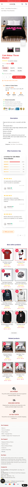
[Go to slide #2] (17, 49)
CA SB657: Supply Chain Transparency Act (10, 435)
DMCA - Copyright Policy (6, 433)
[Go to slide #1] (10, 49)
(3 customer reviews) (12, 60)
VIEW (7, 259)
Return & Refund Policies (6, 445)
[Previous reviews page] (18, 235)
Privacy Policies (4, 431)
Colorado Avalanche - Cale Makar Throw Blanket (7, 355)
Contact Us (3, 447)
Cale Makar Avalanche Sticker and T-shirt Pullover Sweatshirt (21, 304)
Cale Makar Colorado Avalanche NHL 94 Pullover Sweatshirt (7, 304)
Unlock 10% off (2, 481)
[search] (22, 4)
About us (3, 428)
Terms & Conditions (5, 429)
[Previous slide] (3, 29)
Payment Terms (4, 443)
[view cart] (26, 4)
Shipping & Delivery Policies (7, 442)
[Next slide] (24, 29)
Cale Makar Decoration (11, 8)
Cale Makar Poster (21, 262)
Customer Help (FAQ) (6, 449)
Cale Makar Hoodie (21, 324)
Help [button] (25, 485)
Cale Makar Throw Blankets (7, 10)
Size (3, 65)
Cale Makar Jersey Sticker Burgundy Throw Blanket (8, 376)
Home (2, 8)
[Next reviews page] (24, 235)
